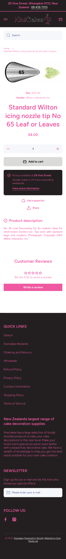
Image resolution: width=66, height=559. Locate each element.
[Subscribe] (57, 492)
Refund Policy (13, 369)
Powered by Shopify (34, 538)
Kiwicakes (19, 538)
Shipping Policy (14, 395)
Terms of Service (14, 403)
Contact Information (17, 386)
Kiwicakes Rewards (16, 344)
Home (7, 48)
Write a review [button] (33, 287)
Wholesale (10, 361)
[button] (33, 208)
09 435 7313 (39, 7)
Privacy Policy (12, 378)
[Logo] (33, 19)
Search (8, 335)
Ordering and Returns (17, 352)
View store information (25, 188)
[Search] (7, 35)
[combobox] (33, 35)
